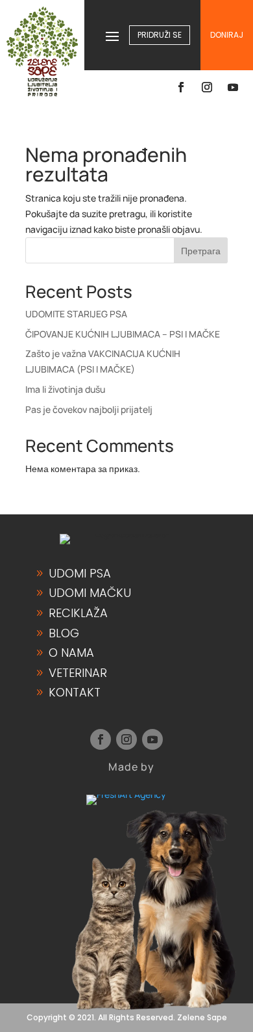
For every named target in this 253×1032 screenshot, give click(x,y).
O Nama (71, 652)
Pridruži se (160, 34)
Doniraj (226, 34)
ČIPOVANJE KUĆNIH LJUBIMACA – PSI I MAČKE (122, 334)
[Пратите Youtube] (233, 87)
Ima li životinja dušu (65, 389)
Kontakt (75, 692)
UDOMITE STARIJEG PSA (76, 314)
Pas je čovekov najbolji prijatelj (88, 409)
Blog (64, 633)
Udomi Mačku (90, 593)
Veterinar (78, 673)
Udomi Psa (80, 573)
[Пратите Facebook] (181, 87)
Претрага (201, 251)
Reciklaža (78, 613)
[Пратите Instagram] (207, 87)
